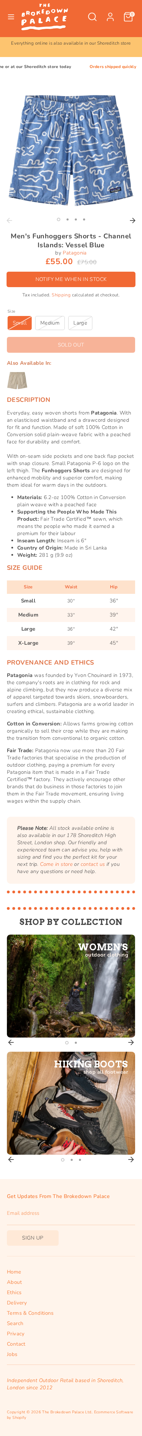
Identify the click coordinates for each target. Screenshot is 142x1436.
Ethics (14, 1292)
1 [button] (58, 219)
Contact (16, 1344)
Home (14, 1271)
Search (15, 1323)
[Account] (110, 13)
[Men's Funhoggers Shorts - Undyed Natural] (17, 380)
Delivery (17, 1302)
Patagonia (75, 252)
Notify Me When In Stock (71, 279)
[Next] (132, 220)
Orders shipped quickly (98, 66)
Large (80, 322)
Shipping (61, 295)
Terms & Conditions (30, 1313)
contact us (93, 864)
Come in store (56, 864)
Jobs (12, 1354)
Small (20, 322)
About (14, 1282)
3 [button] (76, 219)
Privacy (16, 1333)
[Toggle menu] (11, 17)
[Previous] (9, 220)
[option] (72, 47)
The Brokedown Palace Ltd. (67, 1412)
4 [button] (84, 219)
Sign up (32, 1237)
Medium (50, 322)
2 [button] (68, 219)
